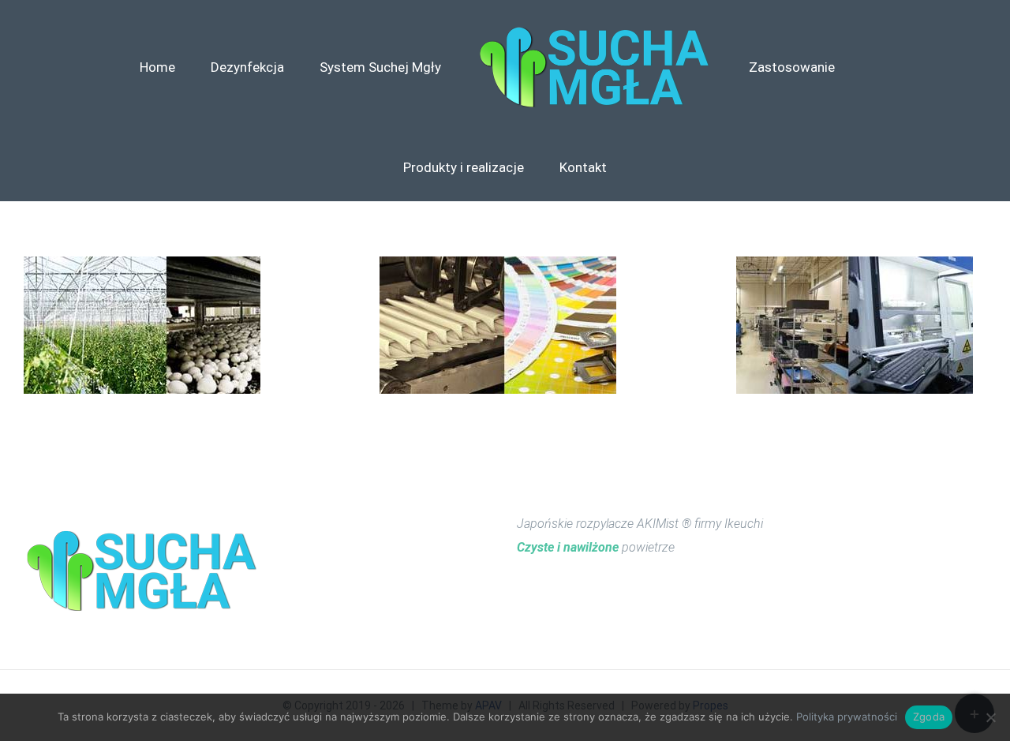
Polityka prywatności (846, 716)
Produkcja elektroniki (855, 325)
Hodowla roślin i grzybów (142, 325)
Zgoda (929, 716)
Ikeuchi (743, 523)
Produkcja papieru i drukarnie (498, 325)
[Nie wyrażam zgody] (990, 717)
